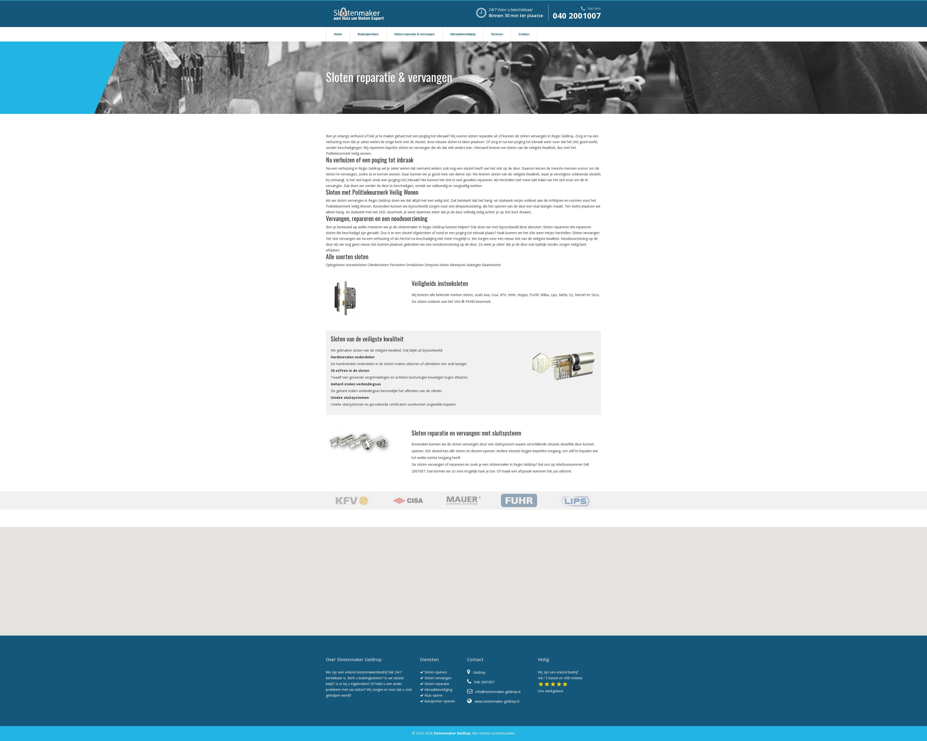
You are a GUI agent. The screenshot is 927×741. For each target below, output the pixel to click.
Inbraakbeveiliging (462, 34)
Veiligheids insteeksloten (440, 283)
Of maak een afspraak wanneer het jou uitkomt (534, 471)
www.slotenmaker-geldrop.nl (495, 701)
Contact (524, 34)
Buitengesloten (368, 34)
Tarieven (497, 34)
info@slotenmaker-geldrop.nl (496, 691)
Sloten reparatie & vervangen (414, 34)
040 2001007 (577, 15)
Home (338, 34)
